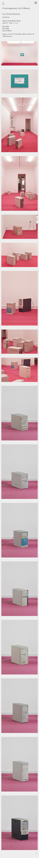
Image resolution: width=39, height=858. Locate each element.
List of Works (7, 30)
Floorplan (5, 26)
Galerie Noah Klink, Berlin (11, 21)
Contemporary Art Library (16, 8)
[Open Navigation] (36, 3)
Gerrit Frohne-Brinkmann (11, 14)
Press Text (5, 28)
